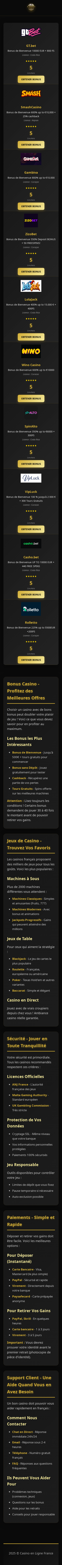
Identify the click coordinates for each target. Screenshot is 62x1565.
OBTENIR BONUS (31, 79)
